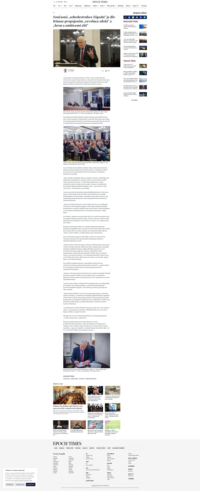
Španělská (71, 466)
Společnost (87, 6)
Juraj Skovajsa (71, 70)
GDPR (109, 448)
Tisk (108, 70)
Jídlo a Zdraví (110, 476)
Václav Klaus (66, 378)
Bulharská (55, 458)
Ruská (70, 461)
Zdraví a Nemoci (110, 477)
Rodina (108, 455)
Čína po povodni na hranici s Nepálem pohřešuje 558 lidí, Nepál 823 (112, 397)
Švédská (70, 468)
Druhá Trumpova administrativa (93, 469)
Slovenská (71, 464)
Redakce (61, 448)
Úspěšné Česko (89, 455)
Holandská (55, 463)
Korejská (55, 469)
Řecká (70, 463)
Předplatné (69, 448)
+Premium (144, 6)
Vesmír (129, 461)
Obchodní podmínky (118, 448)
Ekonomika (121, 6)
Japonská (55, 468)
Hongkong (88, 477)
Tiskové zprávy (101, 448)
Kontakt (91, 448)
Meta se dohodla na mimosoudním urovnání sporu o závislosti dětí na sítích (112, 416)
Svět (59, 6)
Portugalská (71, 458)
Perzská (55, 472)
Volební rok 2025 (89, 458)
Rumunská (71, 460)
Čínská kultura (110, 470)
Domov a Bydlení (110, 458)
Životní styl (109, 474)
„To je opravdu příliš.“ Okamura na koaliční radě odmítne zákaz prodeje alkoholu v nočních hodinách (130, 40)
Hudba (108, 466)
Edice (65, 1)
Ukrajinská (71, 471)
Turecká (70, 469)
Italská (54, 466)
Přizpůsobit (10, 484)
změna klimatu (74, 378)
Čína (70, 6)
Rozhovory (130, 471)
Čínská (54, 460)
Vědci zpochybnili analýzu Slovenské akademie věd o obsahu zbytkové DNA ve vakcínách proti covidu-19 (130, 80)
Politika (87, 457)
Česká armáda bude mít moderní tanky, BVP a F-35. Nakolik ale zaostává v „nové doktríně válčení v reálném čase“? (131, 33)
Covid (108, 479)
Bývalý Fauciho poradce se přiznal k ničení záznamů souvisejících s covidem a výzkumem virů (130, 87)
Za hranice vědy (131, 460)
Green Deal (82, 378)
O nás (55, 448)
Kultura (95, 6)
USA (65, 6)
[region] (20, 478)
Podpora (78, 448)
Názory (128, 6)
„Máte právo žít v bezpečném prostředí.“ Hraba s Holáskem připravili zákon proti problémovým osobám (129, 66)
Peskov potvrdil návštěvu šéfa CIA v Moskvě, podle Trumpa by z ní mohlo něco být (60, 433)
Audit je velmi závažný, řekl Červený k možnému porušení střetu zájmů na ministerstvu (130, 55)
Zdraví (102, 6)
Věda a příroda (111, 6)
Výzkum (130, 453)
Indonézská (55, 464)
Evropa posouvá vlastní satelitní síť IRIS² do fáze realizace (130, 94)
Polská (70, 456)
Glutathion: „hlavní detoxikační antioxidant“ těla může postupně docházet (111, 433)
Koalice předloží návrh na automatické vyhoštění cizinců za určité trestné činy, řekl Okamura (95, 398)
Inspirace (109, 457)
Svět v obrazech (89, 465)
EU (86, 463)
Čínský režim (88, 474)
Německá (55, 471)
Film (108, 465)
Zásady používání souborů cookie (23, 480)
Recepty (109, 460)
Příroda (129, 463)
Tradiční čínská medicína (133, 455)
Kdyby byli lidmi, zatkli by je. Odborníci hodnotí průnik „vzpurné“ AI (130, 73)
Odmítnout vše (20, 484)
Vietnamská (71, 472)
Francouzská (56, 461)
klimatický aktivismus (91, 378)
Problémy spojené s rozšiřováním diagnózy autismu (129, 26)
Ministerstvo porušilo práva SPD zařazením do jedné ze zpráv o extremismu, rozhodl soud (95, 416)
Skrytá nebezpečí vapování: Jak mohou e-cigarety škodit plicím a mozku (95, 432)
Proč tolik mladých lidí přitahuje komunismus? (76, 431)
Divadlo (108, 468)
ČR (54, 6)
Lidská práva (78, 6)
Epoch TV (135, 6)
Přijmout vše (30, 484)
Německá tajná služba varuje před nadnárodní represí (130, 48)
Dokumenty (130, 475)
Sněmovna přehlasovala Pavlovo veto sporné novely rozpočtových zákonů (68, 407)
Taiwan (87, 476)
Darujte (84, 448)
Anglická (55, 456)
